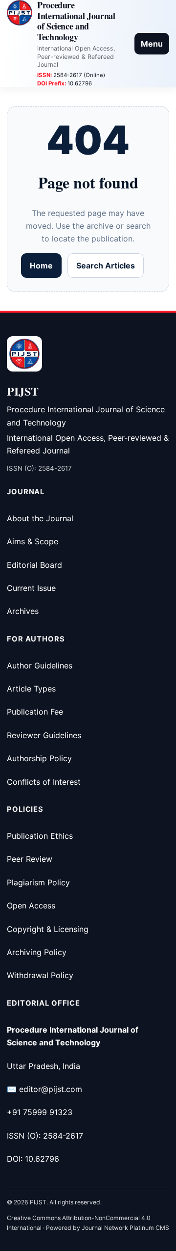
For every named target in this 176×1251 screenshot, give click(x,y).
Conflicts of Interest (44, 782)
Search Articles (105, 265)
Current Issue (31, 588)
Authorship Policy (39, 758)
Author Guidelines (39, 665)
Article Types (31, 688)
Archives (23, 611)
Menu (152, 44)
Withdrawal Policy (40, 975)
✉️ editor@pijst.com (44, 1089)
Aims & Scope (32, 541)
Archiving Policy (36, 952)
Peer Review (29, 859)
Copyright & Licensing (47, 929)
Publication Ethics (40, 836)
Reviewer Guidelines (44, 735)
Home (41, 265)
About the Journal (40, 518)
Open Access (31, 905)
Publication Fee (35, 712)
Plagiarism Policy (38, 882)
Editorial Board (34, 565)
